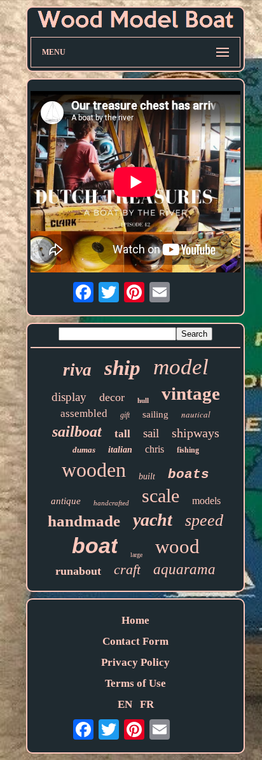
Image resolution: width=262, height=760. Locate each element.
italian (120, 449)
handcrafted (111, 503)
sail (151, 433)
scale (160, 495)
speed (204, 520)
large (136, 554)
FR (147, 704)
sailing (155, 414)
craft (127, 569)
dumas (83, 449)
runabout (78, 571)
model (181, 367)
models (206, 500)
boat (95, 545)
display (69, 397)
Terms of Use (135, 683)
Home (135, 620)
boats (188, 474)
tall (122, 434)
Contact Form (135, 641)
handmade (84, 521)
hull (143, 400)
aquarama (184, 569)
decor (112, 397)
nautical (195, 414)
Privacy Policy (135, 662)
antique (66, 501)
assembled (83, 413)
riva (77, 369)
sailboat (77, 431)
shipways (195, 433)
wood (177, 546)
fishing (188, 450)
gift (125, 415)
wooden (94, 469)
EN (125, 704)
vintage (191, 393)
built (147, 476)
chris (154, 449)
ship (122, 367)
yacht (152, 520)
